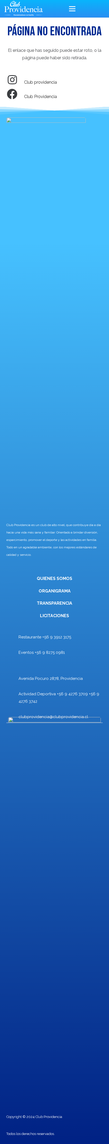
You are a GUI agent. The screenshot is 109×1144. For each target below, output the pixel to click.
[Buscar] (101, 9)
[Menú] (81, 8)
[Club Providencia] (15, 94)
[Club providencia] (15, 80)
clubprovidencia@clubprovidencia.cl (53, 716)
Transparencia (54, 603)
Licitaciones (54, 615)
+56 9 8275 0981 (50, 652)
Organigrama (55, 591)
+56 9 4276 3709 (72, 694)
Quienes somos (54, 578)
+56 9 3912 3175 (56, 637)
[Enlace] (23, 9)
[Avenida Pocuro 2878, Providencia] (12, 676)
